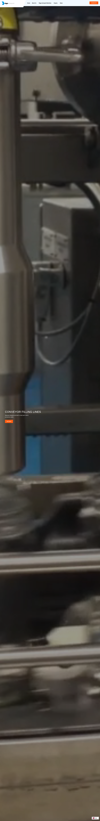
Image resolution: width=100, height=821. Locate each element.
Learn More (9, 420)
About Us (34, 3)
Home (28, 3)
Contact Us (94, 2)
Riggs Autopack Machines (45, 3)
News (61, 3)
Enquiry (55, 3)
